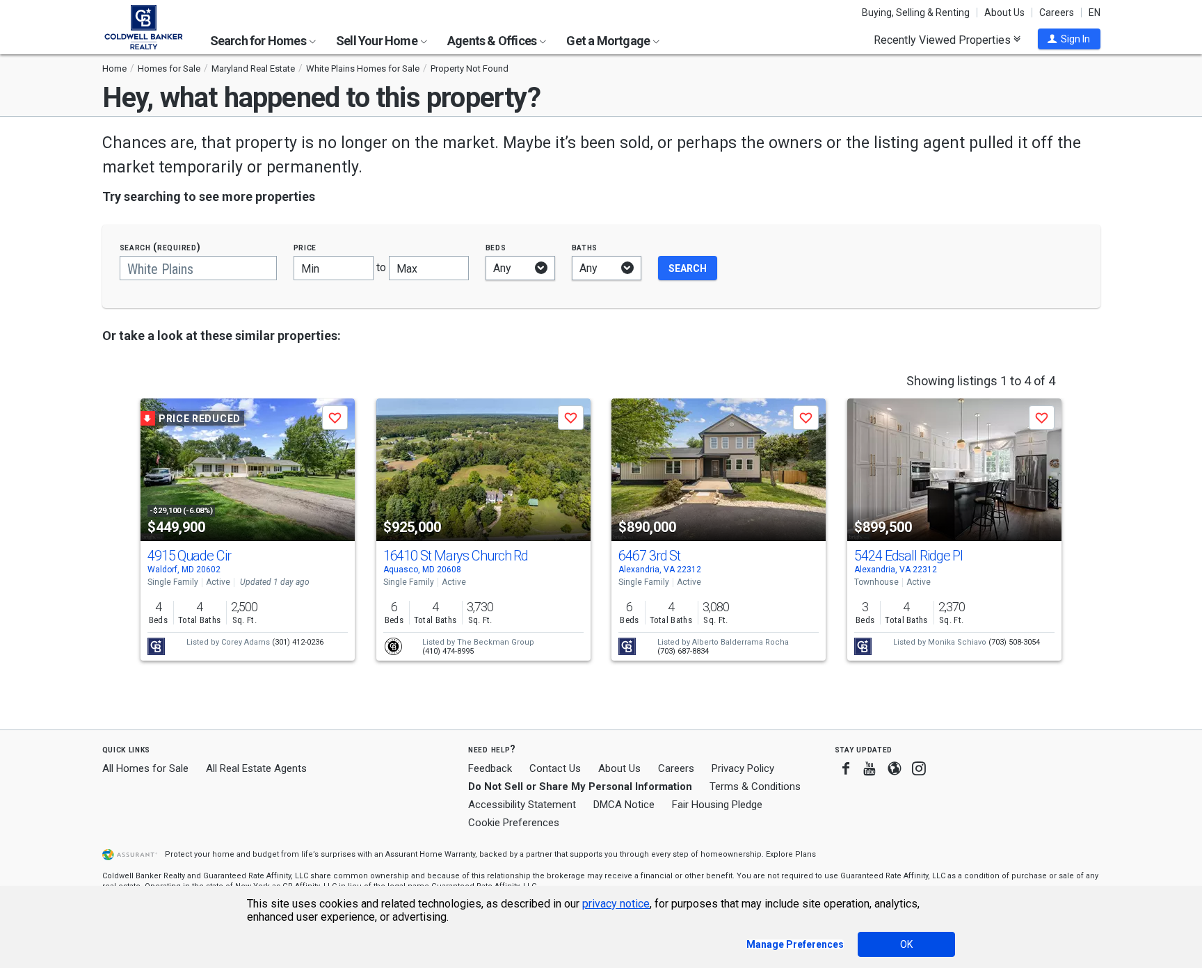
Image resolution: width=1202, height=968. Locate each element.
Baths (585, 247)
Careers (1056, 12)
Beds (496, 247)
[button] (1069, 39)
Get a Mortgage (609, 40)
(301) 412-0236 (297, 642)
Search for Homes (259, 40)
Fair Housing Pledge (717, 804)
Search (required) (160, 247)
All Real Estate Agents (256, 768)
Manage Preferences (795, 944)
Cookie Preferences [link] (513, 822)
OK (906, 944)
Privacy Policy (743, 768)
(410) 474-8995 (448, 651)
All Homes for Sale (145, 768)
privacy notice (616, 903)
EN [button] (1094, 12)
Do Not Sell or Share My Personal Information (580, 786)
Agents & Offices (492, 40)
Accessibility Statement (522, 804)
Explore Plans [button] (791, 854)
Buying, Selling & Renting (916, 12)
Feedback (490, 769)
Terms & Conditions (755, 786)
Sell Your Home (377, 40)
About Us (1004, 12)
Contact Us (555, 768)
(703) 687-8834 (683, 651)
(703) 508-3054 (1014, 642)
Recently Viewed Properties (943, 39)
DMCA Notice (624, 804)
